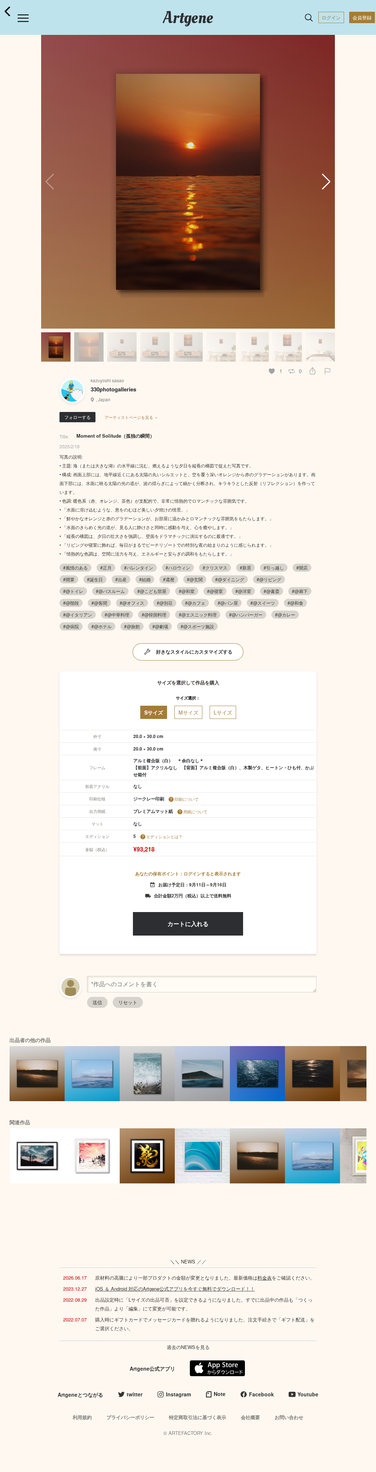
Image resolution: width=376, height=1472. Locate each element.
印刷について (186, 799)
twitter (134, 1394)
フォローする (77, 417)
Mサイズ (188, 712)
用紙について (195, 811)
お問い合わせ (289, 1417)
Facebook (261, 1394)
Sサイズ (153, 712)
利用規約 (82, 1417)
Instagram (178, 1394)
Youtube (307, 1394)
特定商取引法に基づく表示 (197, 1417)
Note (219, 1393)
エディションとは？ (164, 836)
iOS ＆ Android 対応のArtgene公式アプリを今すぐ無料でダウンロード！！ (175, 1288)
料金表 (264, 1277)
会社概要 (250, 1417)
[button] (326, 182)
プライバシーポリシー (130, 1417)
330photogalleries (113, 389)
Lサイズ (223, 712)
